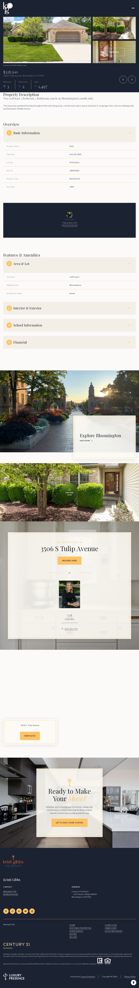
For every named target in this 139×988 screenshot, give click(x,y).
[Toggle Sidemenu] (133, 8)
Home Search (76, 931)
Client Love (111, 925)
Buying (73, 934)
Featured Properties (80, 928)
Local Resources (113, 931)
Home (72, 925)
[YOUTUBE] (25, 911)
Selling (73, 937)
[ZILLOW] (32, 911)
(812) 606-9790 (70, 223)
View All (114, 52)
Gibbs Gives (111, 928)
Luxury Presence (88, 976)
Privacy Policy (130, 976)
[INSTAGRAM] (12, 911)
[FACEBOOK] (6, 911)
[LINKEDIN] (19, 911)
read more (85, 440)
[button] (69, 823)
